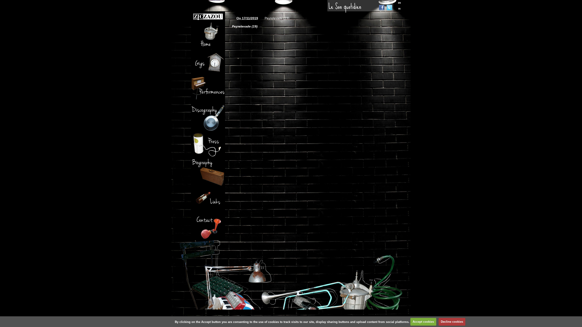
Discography (208, 117)
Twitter (389, 7)
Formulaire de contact (208, 226)
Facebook (381, 7)
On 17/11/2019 (247, 18)
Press (208, 145)
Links (208, 199)
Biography (208, 172)
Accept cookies (423, 321)
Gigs (208, 63)
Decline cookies (452, 321)
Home (208, 36)
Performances (208, 90)
